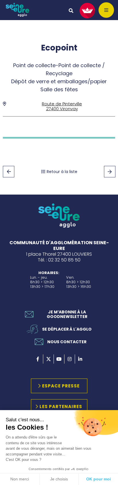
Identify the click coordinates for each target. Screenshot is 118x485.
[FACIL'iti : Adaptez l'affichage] (87, 10)
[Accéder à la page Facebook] (38, 359)
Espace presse (61, 386)
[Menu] (106, 10)
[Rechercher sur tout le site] (71, 10)
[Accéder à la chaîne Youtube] (59, 359)
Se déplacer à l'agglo (67, 329)
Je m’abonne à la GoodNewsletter (67, 314)
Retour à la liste (62, 171)
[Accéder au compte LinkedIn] (80, 359)
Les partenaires (61, 406)
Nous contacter (66, 342)
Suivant (109, 171)
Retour (8, 171)
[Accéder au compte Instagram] (69, 359)
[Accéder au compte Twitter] (48, 359)
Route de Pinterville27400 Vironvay (62, 106)
